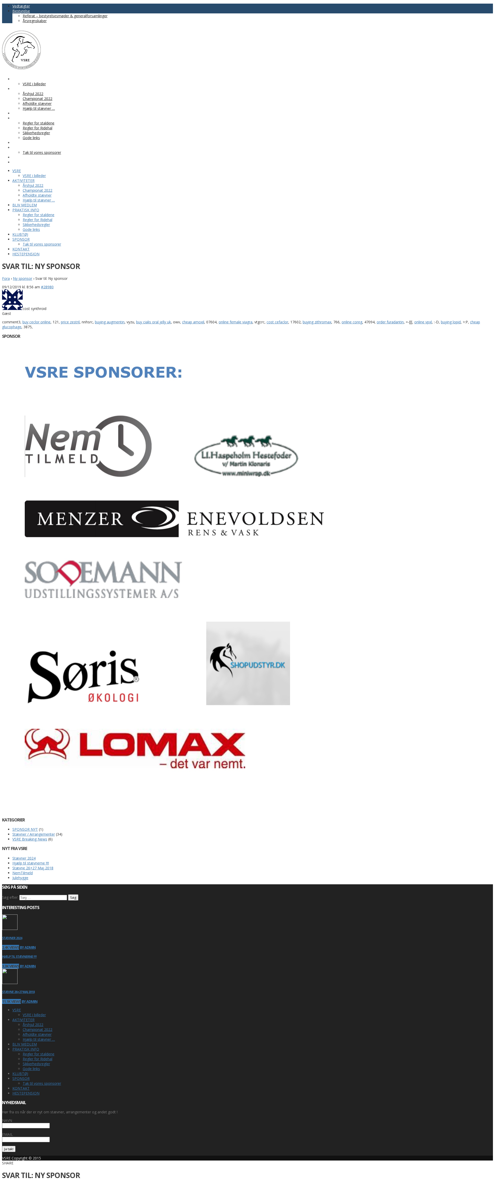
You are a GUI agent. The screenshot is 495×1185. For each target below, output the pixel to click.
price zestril (70, 322)
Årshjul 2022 (33, 1024)
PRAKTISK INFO (25, 1049)
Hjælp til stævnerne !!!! (30, 863)
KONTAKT (21, 1088)
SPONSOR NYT (25, 829)
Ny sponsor (22, 278)
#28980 (47, 286)
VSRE (16, 1009)
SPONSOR (21, 1078)
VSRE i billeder (34, 1014)
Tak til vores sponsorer (42, 1083)
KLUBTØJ (20, 1073)
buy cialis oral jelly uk (153, 322)
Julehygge (20, 877)
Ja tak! (8, 1149)
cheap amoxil (193, 322)
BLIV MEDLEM (24, 1044)
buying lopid (451, 322)
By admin (28, 947)
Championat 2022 (37, 1029)
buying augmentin (110, 322)
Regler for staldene (38, 1054)
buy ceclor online (36, 322)
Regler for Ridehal (37, 1058)
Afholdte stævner (37, 1034)
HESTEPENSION (25, 1093)
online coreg (352, 322)
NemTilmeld (22, 872)
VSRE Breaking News (29, 839)
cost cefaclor (277, 322)
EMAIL (7, 1134)
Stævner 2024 (24, 858)
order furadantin (390, 322)
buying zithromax (317, 322)
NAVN (7, 1120)
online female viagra (235, 322)
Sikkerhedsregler (36, 1063)
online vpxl (423, 322)
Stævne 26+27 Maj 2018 (32, 867)
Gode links (31, 1068)
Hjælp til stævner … (39, 1039)
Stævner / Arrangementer (33, 834)
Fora (6, 278)
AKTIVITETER (23, 1019)
